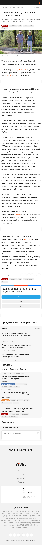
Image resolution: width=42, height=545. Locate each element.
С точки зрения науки (8, 384)
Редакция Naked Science (20, 360)
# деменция (13, 25)
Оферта (21, 471)
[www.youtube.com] (19, 535)
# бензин (18, 384)
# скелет (26, 400)
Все (37, 323)
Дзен (21, 301)
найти (9, 76)
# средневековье (7, 402)
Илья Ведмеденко (18, 7)
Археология (5, 400)
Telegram (21, 297)
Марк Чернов (15, 341)
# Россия (16, 386)
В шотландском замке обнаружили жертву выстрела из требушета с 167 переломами (15, 395)
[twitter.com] (10, 535)
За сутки (4, 369)
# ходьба (4, 28)
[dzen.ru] (23, 535)
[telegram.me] (27, 535)
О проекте (21, 478)
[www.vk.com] (14, 535)
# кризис (4, 386)
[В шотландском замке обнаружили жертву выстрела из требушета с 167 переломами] (38, 395)
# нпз (10, 386)
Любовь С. (14, 350)
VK (21, 306)
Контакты (21, 474)
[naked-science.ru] (31, 535)
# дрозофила (24, 414)
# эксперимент (13, 416)
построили (28, 239)
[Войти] (39, 3)
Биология (5, 25)
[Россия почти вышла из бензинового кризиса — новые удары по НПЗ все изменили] (38, 379)
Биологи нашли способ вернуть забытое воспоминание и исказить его (17, 410)
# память (4, 416)
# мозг (20, 25)
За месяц (23, 369)
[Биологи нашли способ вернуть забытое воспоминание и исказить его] (38, 411)
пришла (18, 214)
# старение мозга (28, 25)
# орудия (19, 400)
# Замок (13, 400)
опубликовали (21, 70)
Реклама (21, 482)
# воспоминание (14, 414)
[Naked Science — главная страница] (10, 2)
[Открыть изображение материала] (21, 42)
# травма (16, 402)
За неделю (14, 369)
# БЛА (25, 384)
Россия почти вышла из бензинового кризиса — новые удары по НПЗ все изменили (15, 379)
